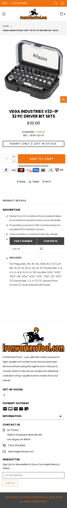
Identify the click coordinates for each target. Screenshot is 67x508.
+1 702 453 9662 (19, 3)
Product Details (14, 200)
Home (6, 26)
